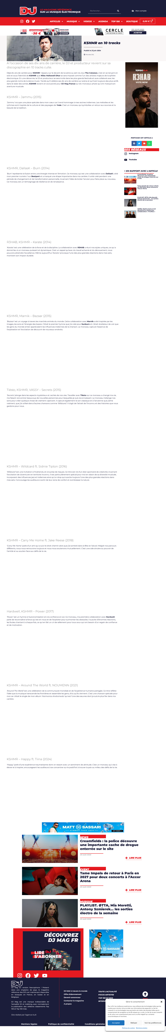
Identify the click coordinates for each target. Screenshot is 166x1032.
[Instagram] (22, 21)
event (42, 891)
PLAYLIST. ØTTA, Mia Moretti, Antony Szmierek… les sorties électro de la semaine (106, 909)
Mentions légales (29, 1024)
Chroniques (44, 911)
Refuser (134, 1023)
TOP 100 (115, 21)
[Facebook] (27, 21)
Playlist (50, 923)
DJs (65, 911)
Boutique (132, 21)
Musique (72, 21)
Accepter (116, 1023)
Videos (87, 21)
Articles (55, 21)
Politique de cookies (128, 1028)
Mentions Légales (141, 1028)
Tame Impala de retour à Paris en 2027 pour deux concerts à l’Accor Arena (110, 877)
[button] (161, 1002)
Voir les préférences (153, 1023)
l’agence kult (30, 1015)
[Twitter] (33, 21)
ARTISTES (61, 885)
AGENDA (103, 21)
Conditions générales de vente (99, 1024)
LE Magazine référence (60, 10)
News (61, 858)
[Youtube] (45, 976)
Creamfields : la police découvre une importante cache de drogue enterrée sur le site (109, 845)
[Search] (118, 11)
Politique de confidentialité (61, 1024)
